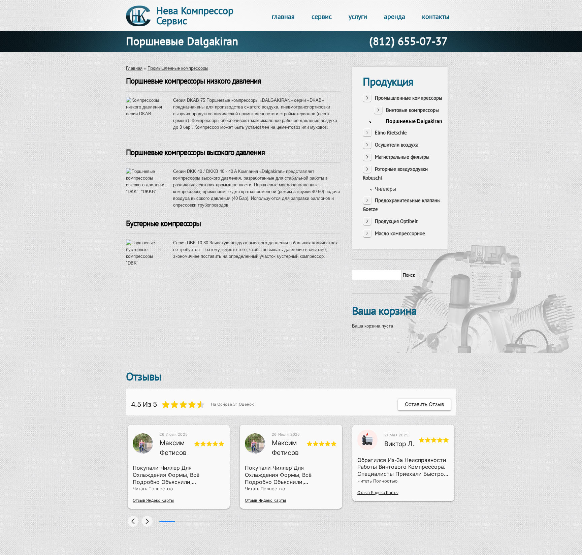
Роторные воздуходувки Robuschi (395, 173)
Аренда (394, 16)
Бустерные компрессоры (163, 223)
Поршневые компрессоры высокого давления (195, 152)
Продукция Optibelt (396, 221)
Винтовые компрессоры (412, 110)
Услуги (358, 16)
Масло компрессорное (400, 233)
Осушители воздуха (396, 145)
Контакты (435, 16)
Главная (283, 16)
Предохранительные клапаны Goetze (402, 204)
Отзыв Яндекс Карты (153, 500)
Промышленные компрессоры (178, 68)
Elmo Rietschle (391, 132)
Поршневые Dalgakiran (414, 121)
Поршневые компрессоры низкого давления (193, 81)
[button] (133, 521)
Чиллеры (385, 189)
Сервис (322, 16)
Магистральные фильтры (402, 157)
